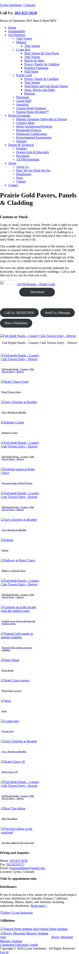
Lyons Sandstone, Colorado (17, 5)
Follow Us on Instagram (17, 912)
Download (37, 292)
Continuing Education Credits (19, 944)
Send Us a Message (57, 312)
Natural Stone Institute (53, 929)
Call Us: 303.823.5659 (19, 312)
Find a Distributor (16, 323)
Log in (4, 952)
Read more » (39, 905)
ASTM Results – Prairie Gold (36, 284)
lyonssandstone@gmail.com (27, 868)
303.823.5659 (19, 860)
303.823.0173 (15, 864)
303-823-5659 (25, 13)
